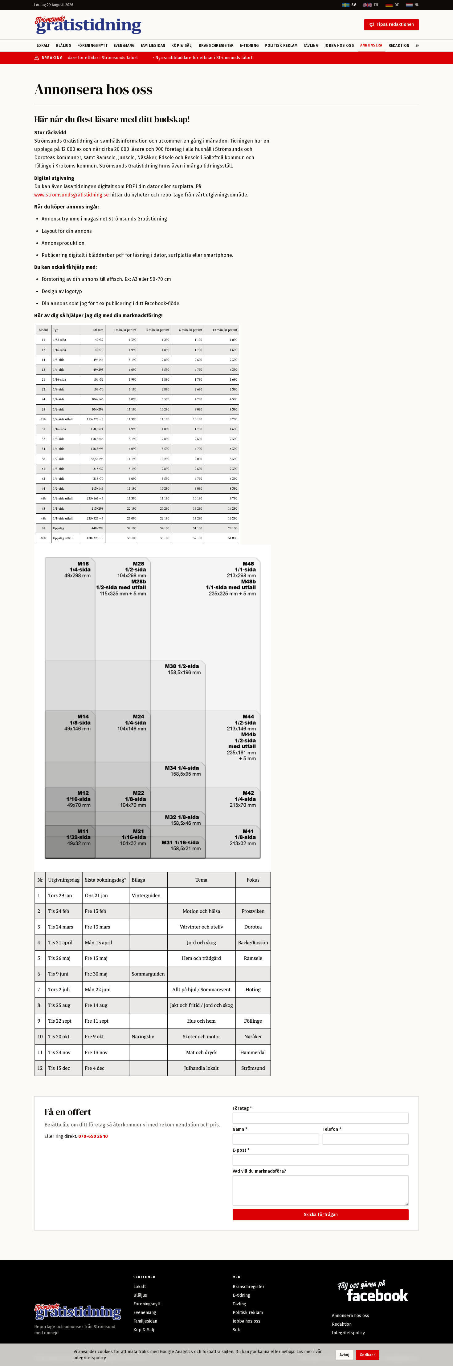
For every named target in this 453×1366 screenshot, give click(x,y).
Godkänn (368, 1355)
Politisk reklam (281, 45)
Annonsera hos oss (350, 1315)
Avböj (344, 1355)
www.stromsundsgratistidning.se (71, 195)
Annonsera (371, 45)
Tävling (311, 45)
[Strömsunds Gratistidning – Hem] (88, 24)
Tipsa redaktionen (395, 24)
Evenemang (124, 45)
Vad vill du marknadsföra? (259, 1171)
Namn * (240, 1129)
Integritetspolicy (348, 1333)
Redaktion (399, 45)
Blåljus (63, 45)
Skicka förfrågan (321, 1214)
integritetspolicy (90, 1357)
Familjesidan (153, 45)
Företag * (242, 1108)
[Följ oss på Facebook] (372, 1290)
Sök (236, 1329)
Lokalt (43, 45)
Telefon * (332, 1129)
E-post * (241, 1150)
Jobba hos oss (339, 45)
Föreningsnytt (92, 45)
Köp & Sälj (182, 45)
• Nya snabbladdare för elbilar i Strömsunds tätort (84, 57)
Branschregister (216, 45)
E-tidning (249, 45)
